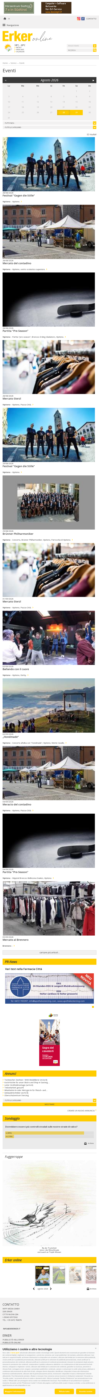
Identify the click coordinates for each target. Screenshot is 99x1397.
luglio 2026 (59, 1289)
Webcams (20, 49)
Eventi (21, 63)
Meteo (19, 47)
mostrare (49, 1104)
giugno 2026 (76, 1289)
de (9, 19)
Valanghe (20, 51)
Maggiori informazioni (14, 1391)
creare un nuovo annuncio (81, 1110)
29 (76, 112)
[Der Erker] (17, 36)
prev (34, 1289)
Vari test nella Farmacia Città (23, 969)
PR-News (11, 961)
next (51, 1289)
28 (64, 112)
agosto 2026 (43, 1289)
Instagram (78, 18)
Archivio (91, 1143)
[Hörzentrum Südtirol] (22, 8)
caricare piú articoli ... (50, 952)
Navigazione (13, 25)
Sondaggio (12, 1118)
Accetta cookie (85, 1391)
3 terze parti (14, 1353)
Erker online (13, 1260)
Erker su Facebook (83, 18)
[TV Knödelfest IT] (49, 1065)
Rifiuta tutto (64, 1391)
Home (4, 19)
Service (13, 63)
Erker (7, 1335)
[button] (95, 1348)
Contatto (91, 18)
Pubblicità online (11, 1342)
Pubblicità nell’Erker (13, 1339)
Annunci (10, 1073)
